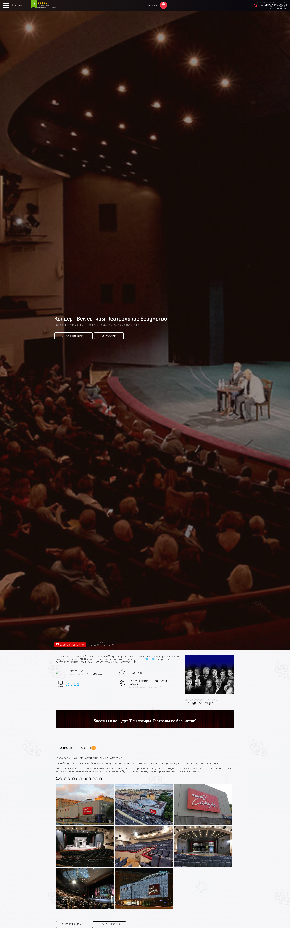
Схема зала (73, 683)
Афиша (152, 5)
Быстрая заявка (72, 924)
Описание (109, 335)
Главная (17, 5)
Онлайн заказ (111, 924)
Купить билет (75, 335)
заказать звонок (278, 8)
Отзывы (88, 748)
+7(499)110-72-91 (274, 5)
